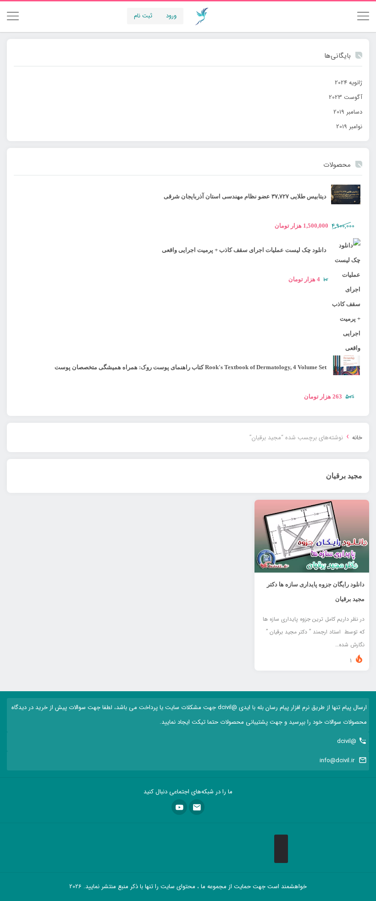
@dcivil (346, 741)
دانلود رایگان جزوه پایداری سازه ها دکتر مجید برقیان (316, 591)
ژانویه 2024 (348, 82)
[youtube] (179, 807)
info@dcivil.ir (337, 760)
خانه (357, 437)
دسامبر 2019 (347, 112)
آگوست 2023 (345, 97)
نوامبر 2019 (349, 126)
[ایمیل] (197, 807)
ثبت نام (143, 16)
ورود (171, 16)
